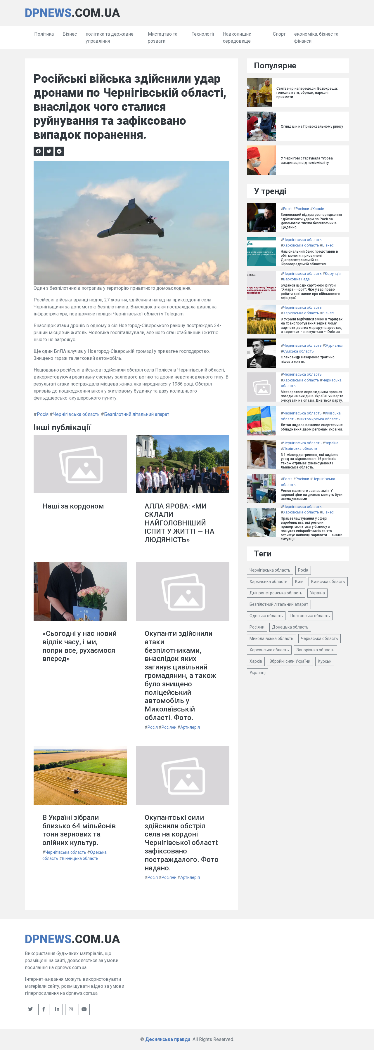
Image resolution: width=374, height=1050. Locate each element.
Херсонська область (269, 650)
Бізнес (70, 34)
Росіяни (169, 727)
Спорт (279, 34)
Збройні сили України (290, 661)
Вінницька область (80, 858)
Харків (318, 208)
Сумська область (298, 351)
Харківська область (301, 245)
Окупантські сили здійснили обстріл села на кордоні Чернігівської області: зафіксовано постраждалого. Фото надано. (182, 842)
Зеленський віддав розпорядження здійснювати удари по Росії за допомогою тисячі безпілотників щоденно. (311, 221)
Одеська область (266, 615)
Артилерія (190, 727)
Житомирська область (319, 419)
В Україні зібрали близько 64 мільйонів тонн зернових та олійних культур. (79, 830)
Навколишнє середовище (237, 37)
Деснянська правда (168, 1039)
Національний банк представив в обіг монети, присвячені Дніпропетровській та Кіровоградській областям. (309, 257)
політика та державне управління (110, 37)
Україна (331, 443)
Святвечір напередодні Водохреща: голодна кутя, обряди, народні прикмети (307, 92)
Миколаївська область (271, 638)
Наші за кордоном (73, 506)
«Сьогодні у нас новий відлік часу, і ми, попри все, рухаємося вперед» (79, 646)
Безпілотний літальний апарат (136, 414)
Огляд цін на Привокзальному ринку (312, 126)
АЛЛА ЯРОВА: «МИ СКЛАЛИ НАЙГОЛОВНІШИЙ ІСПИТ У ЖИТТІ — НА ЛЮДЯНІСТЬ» (179, 523)
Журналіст (334, 345)
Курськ (324, 661)
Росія (43, 414)
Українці (258, 672)
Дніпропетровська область (276, 593)
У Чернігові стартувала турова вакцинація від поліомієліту (307, 160)
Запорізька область (316, 650)
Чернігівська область (76, 414)
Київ (299, 581)
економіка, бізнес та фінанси (316, 37)
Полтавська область (310, 615)
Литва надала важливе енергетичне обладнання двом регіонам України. (312, 427)
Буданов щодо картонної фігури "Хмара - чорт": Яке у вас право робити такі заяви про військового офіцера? (310, 291)
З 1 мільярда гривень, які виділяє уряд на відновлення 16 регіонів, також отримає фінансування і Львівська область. (309, 461)
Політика (44, 34)
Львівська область (300, 448)
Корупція (333, 273)
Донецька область (290, 627)
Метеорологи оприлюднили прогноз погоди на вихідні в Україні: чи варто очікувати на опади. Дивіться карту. (312, 396)
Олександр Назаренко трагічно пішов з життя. (308, 359)
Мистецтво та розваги (162, 37)
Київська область (328, 581)
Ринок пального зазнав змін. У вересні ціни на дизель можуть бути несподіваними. (311, 495)
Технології (203, 34)
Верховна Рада (296, 279)
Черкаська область (319, 638)
